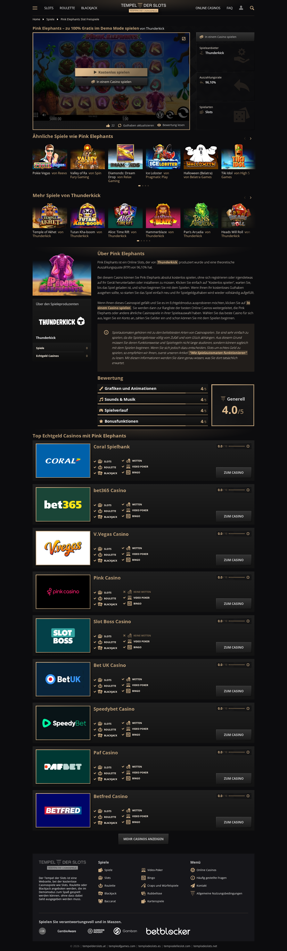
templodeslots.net (205, 946)
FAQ (230, 8)
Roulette (67, 8)
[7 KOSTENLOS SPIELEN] (125, 156)
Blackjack (89, 8)
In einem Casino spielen (220, 37)
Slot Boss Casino (112, 621)
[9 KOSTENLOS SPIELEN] (201, 156)
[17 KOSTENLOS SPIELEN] (50, 215)
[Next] (250, 138)
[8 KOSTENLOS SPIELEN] (163, 215)
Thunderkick (167, 262)
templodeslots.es (149, 946)
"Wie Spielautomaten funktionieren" (218, 353)
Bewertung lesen (174, 125)
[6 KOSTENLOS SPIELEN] (87, 156)
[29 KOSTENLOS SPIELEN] (125, 215)
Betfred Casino (111, 796)
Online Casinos (208, 8)
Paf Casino (106, 752)
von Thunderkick (152, 28)
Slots (48, 8)
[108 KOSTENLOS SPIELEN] (163, 156)
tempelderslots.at (94, 946)
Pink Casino (107, 578)
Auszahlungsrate (211, 77)
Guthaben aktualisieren (138, 125)
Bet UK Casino (110, 665)
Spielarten (206, 107)
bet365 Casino (110, 490)
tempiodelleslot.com (177, 946)
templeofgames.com (122, 946)
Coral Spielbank (112, 447)
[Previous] (245, 138)
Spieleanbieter (209, 48)
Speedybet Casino (114, 709)
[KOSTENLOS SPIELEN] (50, 156)
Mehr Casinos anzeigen (143, 839)
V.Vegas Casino (111, 534)
